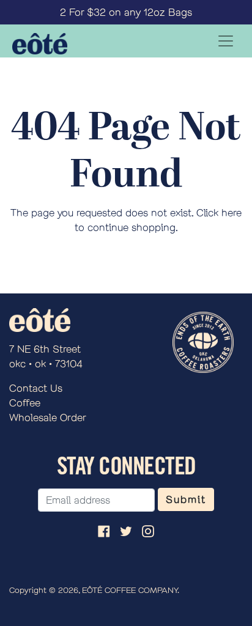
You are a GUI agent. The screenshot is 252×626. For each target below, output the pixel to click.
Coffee (24, 402)
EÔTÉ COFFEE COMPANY (129, 590)
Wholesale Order (47, 417)
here (231, 212)
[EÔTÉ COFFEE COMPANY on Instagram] (148, 530)
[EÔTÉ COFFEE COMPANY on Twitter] (126, 530)
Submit (186, 499)
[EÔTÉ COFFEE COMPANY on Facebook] (104, 530)
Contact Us (35, 388)
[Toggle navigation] (225, 41)
